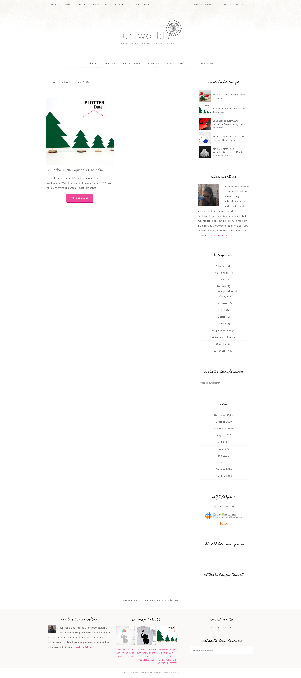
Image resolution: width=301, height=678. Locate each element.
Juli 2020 (223, 442)
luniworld (150, 32)
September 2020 (224, 428)
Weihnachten (221, 350)
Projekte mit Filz (221, 330)
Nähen (222, 310)
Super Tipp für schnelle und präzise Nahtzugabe (229, 138)
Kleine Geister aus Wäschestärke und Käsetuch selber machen (229, 152)
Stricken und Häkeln (222, 337)
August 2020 (223, 435)
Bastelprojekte (224, 291)
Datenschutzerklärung (161, 600)
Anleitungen (222, 272)
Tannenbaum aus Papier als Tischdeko (74, 170)
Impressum (130, 600)
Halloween (221, 303)
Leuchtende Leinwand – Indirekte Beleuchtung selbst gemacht (229, 124)
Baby (222, 279)
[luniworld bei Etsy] (224, 523)
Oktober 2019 (224, 476)
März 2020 (223, 462)
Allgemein (221, 266)
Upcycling (221, 344)
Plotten (222, 323)
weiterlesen (80, 198)
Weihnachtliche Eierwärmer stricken (229, 96)
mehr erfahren (218, 235)
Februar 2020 (224, 469)
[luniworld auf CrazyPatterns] (224, 515)
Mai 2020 (223, 455)
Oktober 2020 (224, 421)
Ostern (222, 316)
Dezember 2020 (223, 414)
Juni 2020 (224, 448)
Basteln (221, 286)
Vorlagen (224, 296)
